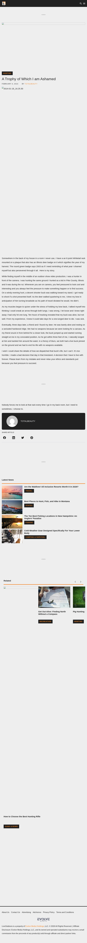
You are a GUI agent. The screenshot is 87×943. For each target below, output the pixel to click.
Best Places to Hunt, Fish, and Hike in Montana (47, 501)
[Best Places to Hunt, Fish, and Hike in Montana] (12, 507)
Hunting (7, 73)
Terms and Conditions (65, 912)
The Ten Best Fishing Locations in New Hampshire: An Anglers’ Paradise (50, 517)
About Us (5, 912)
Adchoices (37, 912)
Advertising (26, 912)
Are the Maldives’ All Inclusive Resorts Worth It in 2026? (51, 487)
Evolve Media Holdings (34, 926)
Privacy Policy (48, 912)
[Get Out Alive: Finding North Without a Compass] (54, 597)
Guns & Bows (11, 826)
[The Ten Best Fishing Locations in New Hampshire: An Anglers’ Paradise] (12, 522)
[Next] (80, 581)
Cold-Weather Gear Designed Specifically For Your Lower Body (52, 532)
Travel (29, 491)
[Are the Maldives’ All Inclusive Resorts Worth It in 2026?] (12, 492)
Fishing (29, 522)
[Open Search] (80, 3)
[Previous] (75, 581)
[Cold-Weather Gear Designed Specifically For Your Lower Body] (12, 536)
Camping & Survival (35, 537)
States (29, 505)
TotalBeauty (31, 84)
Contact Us (15, 912)
